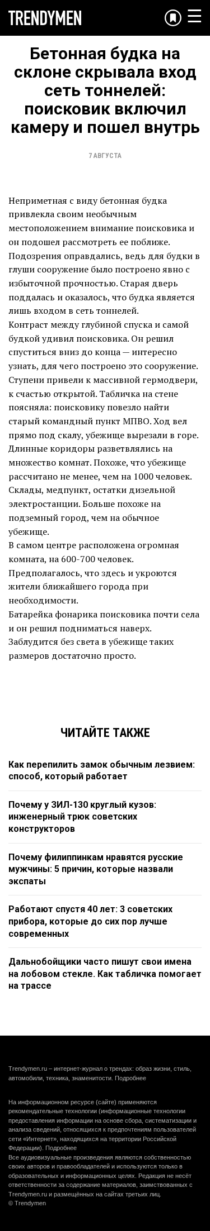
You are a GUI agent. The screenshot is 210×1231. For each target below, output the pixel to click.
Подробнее (130, 1078)
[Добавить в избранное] (173, 17)
